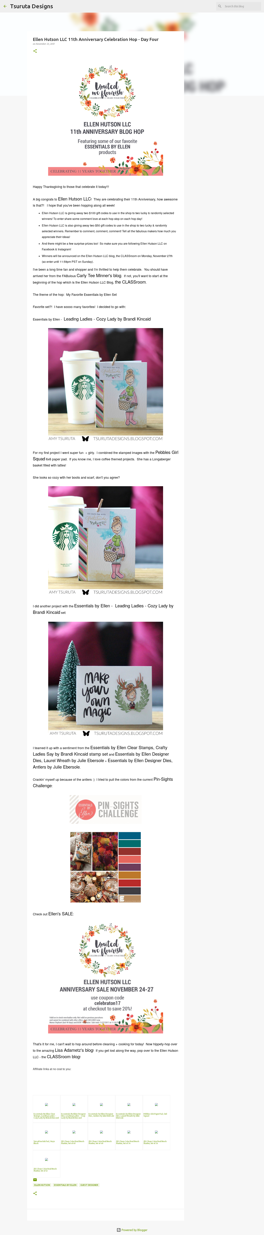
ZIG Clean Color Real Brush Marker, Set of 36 (127, 1142)
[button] (35, 51)
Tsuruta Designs (31, 6)
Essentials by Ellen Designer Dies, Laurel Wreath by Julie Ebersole (128, 1116)
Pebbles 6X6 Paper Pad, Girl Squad (155, 1115)
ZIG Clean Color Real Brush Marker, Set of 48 (100, 1142)
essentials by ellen (65, 1185)
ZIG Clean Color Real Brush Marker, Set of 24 (155, 1142)
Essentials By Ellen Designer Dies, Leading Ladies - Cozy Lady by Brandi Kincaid (73, 1116)
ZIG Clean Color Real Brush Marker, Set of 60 (72, 1142)
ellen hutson (42, 1185)
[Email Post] (35, 1181)
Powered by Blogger (134, 1230)
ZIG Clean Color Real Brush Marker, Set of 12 (45, 1170)
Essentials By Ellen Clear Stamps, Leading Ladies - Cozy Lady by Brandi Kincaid (46, 1116)
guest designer (89, 1185)
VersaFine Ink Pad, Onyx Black (44, 1142)
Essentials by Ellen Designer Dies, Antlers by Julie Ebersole (101, 1115)
